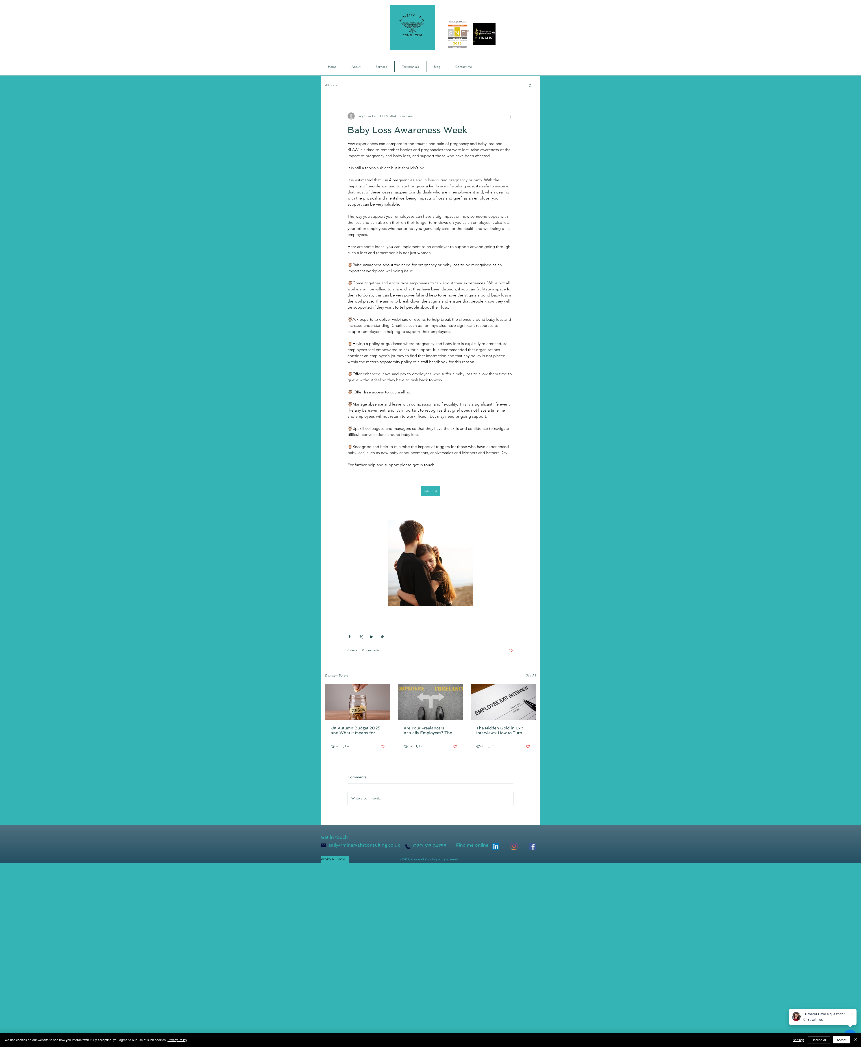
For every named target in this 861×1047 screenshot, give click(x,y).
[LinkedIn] (495, 846)
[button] (530, 85)
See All (531, 675)
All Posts (331, 85)
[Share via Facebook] (350, 636)
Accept (841, 1040)
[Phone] (408, 847)
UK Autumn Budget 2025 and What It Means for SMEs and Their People (355, 730)
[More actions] (510, 116)
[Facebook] (532, 846)
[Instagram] (514, 846)
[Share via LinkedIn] (372, 636)
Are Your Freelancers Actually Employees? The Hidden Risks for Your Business (428, 730)
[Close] (855, 1039)
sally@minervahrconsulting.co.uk (364, 845)
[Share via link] (382, 636)
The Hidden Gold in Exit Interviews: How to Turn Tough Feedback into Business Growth (499, 730)
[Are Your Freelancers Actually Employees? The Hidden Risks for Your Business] (430, 702)
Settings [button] (798, 1040)
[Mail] (323, 845)
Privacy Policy (177, 1040)
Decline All (819, 1040)
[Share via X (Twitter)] (361, 636)
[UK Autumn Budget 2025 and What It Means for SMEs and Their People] (357, 702)
